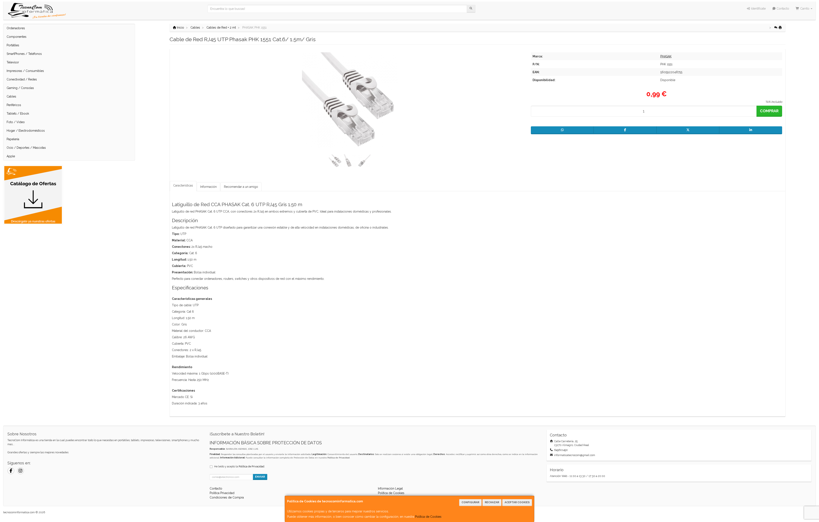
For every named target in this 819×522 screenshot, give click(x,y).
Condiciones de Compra (227, 497)
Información (208, 186)
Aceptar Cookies (517, 502)
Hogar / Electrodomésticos (26, 130)
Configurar (470, 502)
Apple (11, 156)
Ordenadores (16, 28)
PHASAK (666, 56)
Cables (11, 96)
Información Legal (390, 488)
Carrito (804, 8)
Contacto (782, 8)
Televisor (13, 62)
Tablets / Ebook (18, 113)
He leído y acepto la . (239, 466)
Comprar (769, 111)
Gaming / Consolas (20, 88)
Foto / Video (16, 122)
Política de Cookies (428, 516)
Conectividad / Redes (22, 79)
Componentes (16, 36)
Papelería (13, 139)
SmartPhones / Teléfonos (24, 53)
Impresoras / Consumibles (25, 71)
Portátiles (13, 45)
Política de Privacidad (338, 457)
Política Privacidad (222, 493)
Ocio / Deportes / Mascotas (26, 147)
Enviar (260, 476)
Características (183, 185)
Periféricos (14, 105)
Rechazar (492, 502)
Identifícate (758, 8)
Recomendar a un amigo (241, 186)
